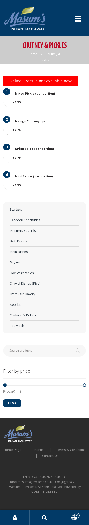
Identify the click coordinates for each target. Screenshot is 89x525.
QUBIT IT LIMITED (44, 491)
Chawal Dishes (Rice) (25, 283)
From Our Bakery (22, 294)
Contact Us (50, 455)
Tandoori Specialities (25, 220)
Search (44, 517)
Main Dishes (19, 251)
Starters (16, 209)
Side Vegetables (22, 273)
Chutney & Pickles (23, 315)
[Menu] (78, 18)
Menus (39, 449)
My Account (15, 517)
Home (33, 54)
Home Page (12, 449)
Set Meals (17, 325)
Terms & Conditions (71, 449)
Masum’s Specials (23, 230)
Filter (12, 403)
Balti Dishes (18, 241)
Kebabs (15, 304)
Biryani (15, 262)
